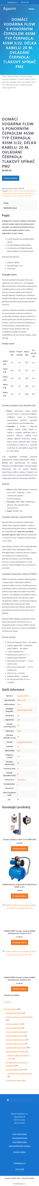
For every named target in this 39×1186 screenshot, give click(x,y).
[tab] (19, 203)
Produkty (7, 1002)
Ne (18, 736)
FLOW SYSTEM (22, 696)
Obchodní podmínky (28, 1178)
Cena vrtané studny (19, 1134)
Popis (6, 203)
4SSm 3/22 (21, 700)
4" (18, 774)
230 (18, 720)
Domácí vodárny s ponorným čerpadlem (19, 196)
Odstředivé (21, 780)
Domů (4, 76)
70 (18, 763)
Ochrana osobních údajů (12, 1178)
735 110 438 (24, 2)
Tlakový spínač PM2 (24, 710)
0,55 (18, 750)
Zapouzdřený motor (24, 742)
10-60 (19, 731)
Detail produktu (10, 178)
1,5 (18, 746)
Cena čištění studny (19, 1142)
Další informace (10, 208)
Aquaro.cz (22, 1184)
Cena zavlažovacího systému (19, 1146)
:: (17, 784)
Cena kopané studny (19, 1138)
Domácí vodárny (13, 76)
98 (18, 725)
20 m (19, 704)
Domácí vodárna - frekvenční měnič (19, 191)
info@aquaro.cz (13, 2)
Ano (18, 756)
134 (18, 715)
